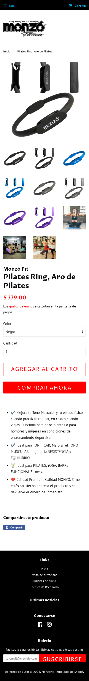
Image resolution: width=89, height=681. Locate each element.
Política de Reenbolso (44, 587)
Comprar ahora (44, 388)
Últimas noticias (44, 600)
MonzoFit (47, 672)
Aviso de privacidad (44, 575)
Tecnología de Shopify (69, 672)
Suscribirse (62, 659)
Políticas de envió (44, 581)
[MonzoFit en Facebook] (40, 625)
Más (11, 6)
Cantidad (10, 343)
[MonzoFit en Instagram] (49, 625)
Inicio (6, 52)
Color (7, 323)
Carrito (80, 6)
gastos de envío (20, 306)
